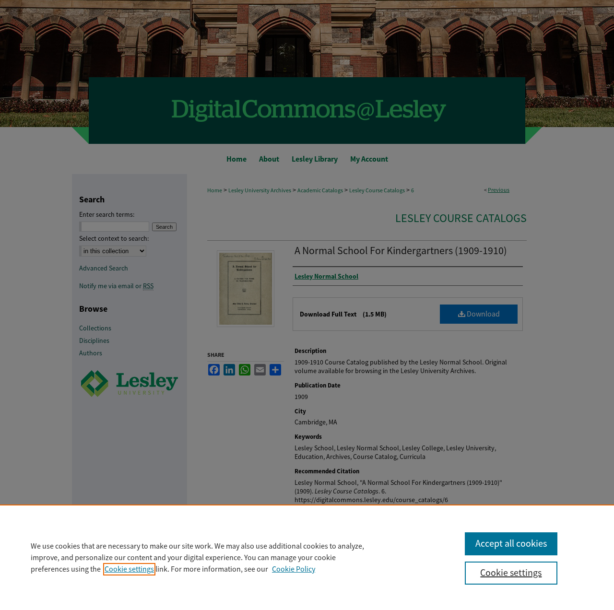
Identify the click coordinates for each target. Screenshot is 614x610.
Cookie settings (129, 569)
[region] (307, 557)
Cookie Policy (293, 569)
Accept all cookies (511, 544)
